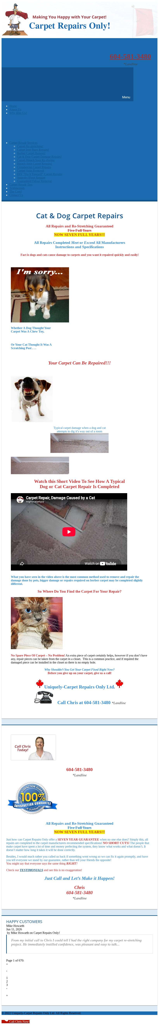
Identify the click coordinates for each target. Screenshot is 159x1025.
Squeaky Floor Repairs (31, 177)
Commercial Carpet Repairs (34, 167)
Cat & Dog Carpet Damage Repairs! (39, 156)
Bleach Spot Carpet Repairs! (34, 163)
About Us (15, 109)
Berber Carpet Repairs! (31, 153)
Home (13, 106)
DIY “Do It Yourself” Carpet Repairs (39, 174)
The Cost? (15, 191)
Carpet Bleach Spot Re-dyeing (35, 160)
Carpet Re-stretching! (30, 146)
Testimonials (17, 188)
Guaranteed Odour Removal (34, 181)
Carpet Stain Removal (30, 170)
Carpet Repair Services (23, 142)
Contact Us (16, 195)
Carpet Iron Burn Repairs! (33, 149)
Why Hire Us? (18, 113)
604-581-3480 (130, 56)
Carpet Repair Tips (20, 184)
